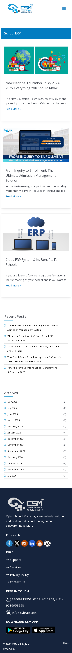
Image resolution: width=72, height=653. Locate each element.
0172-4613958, (44, 599)
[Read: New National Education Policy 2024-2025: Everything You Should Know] (36, 60)
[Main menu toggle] (64, 8)
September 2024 (16, 450)
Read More (26, 525)
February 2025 (15, 426)
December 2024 (15, 438)
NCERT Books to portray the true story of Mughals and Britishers (33, 348)
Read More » (13, 109)
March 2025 (13, 420)
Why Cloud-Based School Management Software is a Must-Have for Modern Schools (34, 359)
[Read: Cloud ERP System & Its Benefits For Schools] (36, 233)
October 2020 (14, 463)
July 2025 (12, 407)
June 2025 (12, 414)
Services (16, 567)
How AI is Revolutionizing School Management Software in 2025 (32, 370)
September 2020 (16, 469)
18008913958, (22, 599)
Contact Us (17, 582)
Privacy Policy (19, 574)
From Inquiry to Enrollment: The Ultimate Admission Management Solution (31, 175)
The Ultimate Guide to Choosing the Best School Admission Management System (33, 327)
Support (15, 560)
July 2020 (12, 475)
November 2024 (15, 444)
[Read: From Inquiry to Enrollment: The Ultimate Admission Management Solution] (36, 145)
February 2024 (15, 457)
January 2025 (14, 432)
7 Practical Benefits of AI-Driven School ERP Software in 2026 (30, 338)
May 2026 (12, 401)
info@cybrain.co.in (24, 613)
